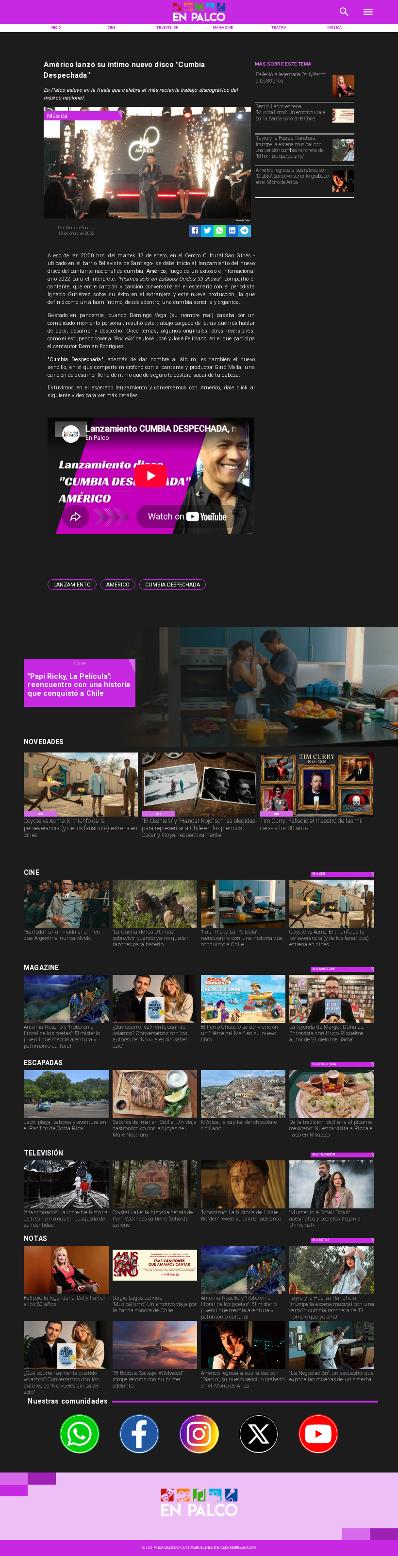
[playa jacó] (66, 1117)
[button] (72, 584)
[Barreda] (66, 927)
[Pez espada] (155, 1117)
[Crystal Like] (155, 1207)
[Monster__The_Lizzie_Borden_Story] (243, 1207)
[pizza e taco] (331, 1117)
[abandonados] (66, 1207)
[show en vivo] (343, 128)
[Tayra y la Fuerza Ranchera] (343, 160)
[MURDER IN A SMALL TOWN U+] (331, 1207)
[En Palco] (344, 19)
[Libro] (66, 1022)
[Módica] (243, 1117)
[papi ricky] (243, 927)
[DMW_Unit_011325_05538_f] (331, 1368)
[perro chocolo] (243, 1022)
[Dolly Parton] (343, 96)
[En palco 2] (199, 22)
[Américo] (343, 191)
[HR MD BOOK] (331, 1022)
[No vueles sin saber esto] (155, 1022)
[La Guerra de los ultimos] (155, 927)
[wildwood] (155, 1368)
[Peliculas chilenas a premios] (199, 816)
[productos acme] (81, 816)
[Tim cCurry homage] (317, 816)
